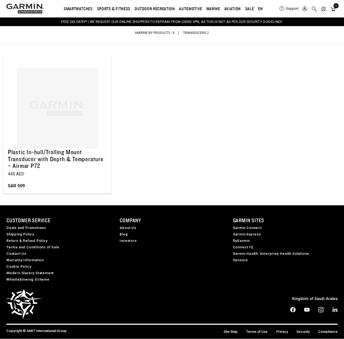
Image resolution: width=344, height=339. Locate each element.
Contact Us (16, 254)
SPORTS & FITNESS (113, 8)
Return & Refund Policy (27, 241)
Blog (124, 234)
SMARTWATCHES (78, 8)
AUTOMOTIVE (190, 8)
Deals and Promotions (26, 228)
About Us (128, 228)
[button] (323, 8)
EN (260, 8)
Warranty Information (25, 260)
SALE (249, 8)
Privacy (282, 332)
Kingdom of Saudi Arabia (315, 298)
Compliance (328, 332)
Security (303, 332)
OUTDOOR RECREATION (155, 8)
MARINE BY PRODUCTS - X (155, 32)
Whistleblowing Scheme (27, 279)
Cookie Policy (18, 266)
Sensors (240, 260)
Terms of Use (257, 332)
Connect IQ (243, 247)
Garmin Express (247, 234)
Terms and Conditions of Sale (32, 247)
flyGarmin (241, 241)
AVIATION (232, 8)
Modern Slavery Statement (30, 273)
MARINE (213, 8)
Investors (128, 241)
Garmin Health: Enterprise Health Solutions (271, 254)
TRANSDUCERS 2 (196, 32)
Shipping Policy (20, 234)
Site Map (231, 332)
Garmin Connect (247, 228)
